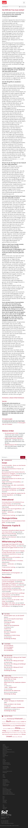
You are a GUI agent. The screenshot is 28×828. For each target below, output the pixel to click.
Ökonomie (11, 732)
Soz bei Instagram (8, 647)
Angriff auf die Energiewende (11, 625)
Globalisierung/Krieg (6, 764)
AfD (3, 718)
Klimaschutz (23, 728)
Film (16, 723)
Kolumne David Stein (7, 790)
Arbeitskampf (10, 719)
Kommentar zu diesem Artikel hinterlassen (13, 397)
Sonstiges (4, 801)
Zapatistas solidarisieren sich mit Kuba (12, 505)
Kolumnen (5, 788)
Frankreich (19, 723)
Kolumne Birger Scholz (7, 789)
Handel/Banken (6, 780)
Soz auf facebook (8, 645)
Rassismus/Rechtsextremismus (8, 751)
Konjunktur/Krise (6, 784)
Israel (9, 728)
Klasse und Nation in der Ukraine (12, 704)
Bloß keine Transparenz (10, 632)
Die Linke (4, 723)
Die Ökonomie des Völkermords (12, 690)
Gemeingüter (5, 779)
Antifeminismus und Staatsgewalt (11, 475)
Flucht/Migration (5, 6)
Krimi (4, 797)
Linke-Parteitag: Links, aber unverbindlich (13, 485)
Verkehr (13, 736)
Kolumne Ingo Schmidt (7, 791)
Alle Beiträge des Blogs (10, 638)
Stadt (4, 756)
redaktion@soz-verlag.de (8, 823)
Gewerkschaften (20, 725)
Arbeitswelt (19, 719)
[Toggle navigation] (24, 2)
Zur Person (5, 802)
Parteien (22, 732)
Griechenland (5, 728)
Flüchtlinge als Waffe (9, 622)
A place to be (7, 628)
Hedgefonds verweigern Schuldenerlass (14, 707)
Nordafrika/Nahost (6, 762)
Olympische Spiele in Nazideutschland (12, 590)
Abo (3, 805)
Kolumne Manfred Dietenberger (9, 794)
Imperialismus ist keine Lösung (12, 635)
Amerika (5, 718)
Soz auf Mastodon (8, 650)
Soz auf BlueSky (8, 648)
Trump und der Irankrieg (8, 515)
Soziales (4, 754)
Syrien (20, 734)
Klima (17, 728)
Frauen (22, 723)
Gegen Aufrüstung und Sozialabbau (11, 482)
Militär (24, 730)
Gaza (25, 723)
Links (4, 806)
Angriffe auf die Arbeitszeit (9, 537)
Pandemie (18, 732)
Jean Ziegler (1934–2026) (8, 603)
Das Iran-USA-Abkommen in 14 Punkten (12, 560)
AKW (3, 774)
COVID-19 (23, 721)
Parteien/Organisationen (7, 771)
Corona (13, 721)
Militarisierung (5, 732)
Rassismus (16, 734)
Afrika (4, 759)
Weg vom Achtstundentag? (9, 533)
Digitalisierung (8, 723)
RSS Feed (4, 808)
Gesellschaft (5, 748)
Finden (22, 457)
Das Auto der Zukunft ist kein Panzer (13, 619)
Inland (4, 744)
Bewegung (5, 772)
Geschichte (6, 725)
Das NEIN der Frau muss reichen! (13, 10)
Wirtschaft (20, 736)
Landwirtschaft (8, 730)
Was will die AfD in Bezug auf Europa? (14, 660)
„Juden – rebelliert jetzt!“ (10, 687)
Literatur (16, 731)
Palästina (15, 732)
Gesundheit (12, 725)
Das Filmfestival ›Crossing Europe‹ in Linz (13, 596)
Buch (8, 721)
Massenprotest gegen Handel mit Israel (12, 547)
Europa (13, 723)
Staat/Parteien (5, 755)
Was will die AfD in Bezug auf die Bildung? (15, 664)
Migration (21, 730)
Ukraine (23, 734)
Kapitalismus (13, 728)
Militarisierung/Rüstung (7, 749)
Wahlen (16, 736)
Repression (5, 753)
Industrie (4, 783)
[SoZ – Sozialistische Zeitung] (6, 3)
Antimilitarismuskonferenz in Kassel (11, 468)
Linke (12, 730)
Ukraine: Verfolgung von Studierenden (14, 701)
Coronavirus (17, 721)
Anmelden (17, 825)
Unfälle (4, 777)
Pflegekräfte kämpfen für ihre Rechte (12, 478)
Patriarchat (5, 750)
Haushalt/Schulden (6, 782)
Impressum (5, 807)
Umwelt (9, 736)
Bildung (4, 745)
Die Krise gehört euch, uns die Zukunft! (14, 615)
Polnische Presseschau (8, 734)
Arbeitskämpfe (5, 766)
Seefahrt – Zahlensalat (8, 512)
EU (11, 723)
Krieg (4, 731)
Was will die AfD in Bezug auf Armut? (13, 667)
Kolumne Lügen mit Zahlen (8, 793)
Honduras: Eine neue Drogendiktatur (12, 508)
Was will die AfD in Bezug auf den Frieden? (15, 657)
